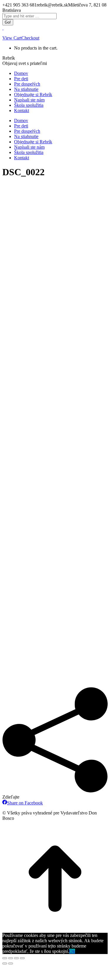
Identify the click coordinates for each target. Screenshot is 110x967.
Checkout (30, 37)
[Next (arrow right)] (10, 963)
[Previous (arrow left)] (4, 963)
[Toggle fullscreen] (16, 958)
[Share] (10, 958)
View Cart (11, 37)
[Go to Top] (55, 929)
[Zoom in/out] (22, 958)
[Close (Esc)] (4, 958)
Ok (72, 951)
